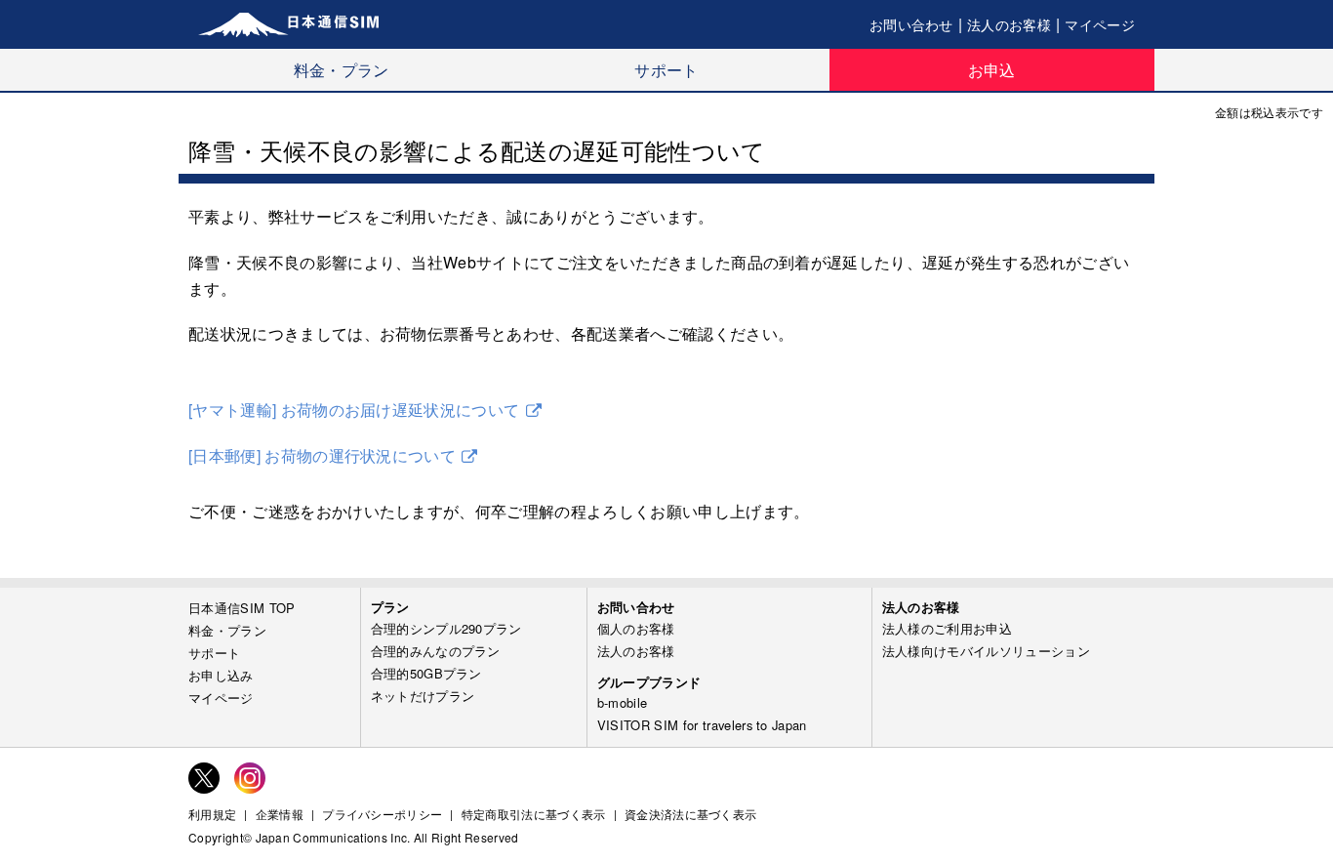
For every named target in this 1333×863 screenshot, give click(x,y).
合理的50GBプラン (426, 673)
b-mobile (622, 702)
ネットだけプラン (423, 695)
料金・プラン (341, 70)
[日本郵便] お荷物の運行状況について (322, 455)
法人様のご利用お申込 (947, 628)
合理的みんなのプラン (436, 650)
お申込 (992, 70)
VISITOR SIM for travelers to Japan (702, 725)
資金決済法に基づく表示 (691, 814)
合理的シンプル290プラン (446, 628)
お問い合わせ (911, 24)
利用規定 (212, 814)
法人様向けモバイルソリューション (986, 650)
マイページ (1100, 24)
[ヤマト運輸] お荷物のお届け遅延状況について (353, 409)
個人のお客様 (636, 628)
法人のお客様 (1009, 24)
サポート (666, 70)
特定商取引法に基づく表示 (534, 814)
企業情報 (279, 814)
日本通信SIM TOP (242, 607)
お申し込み (221, 675)
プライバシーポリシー (382, 814)
